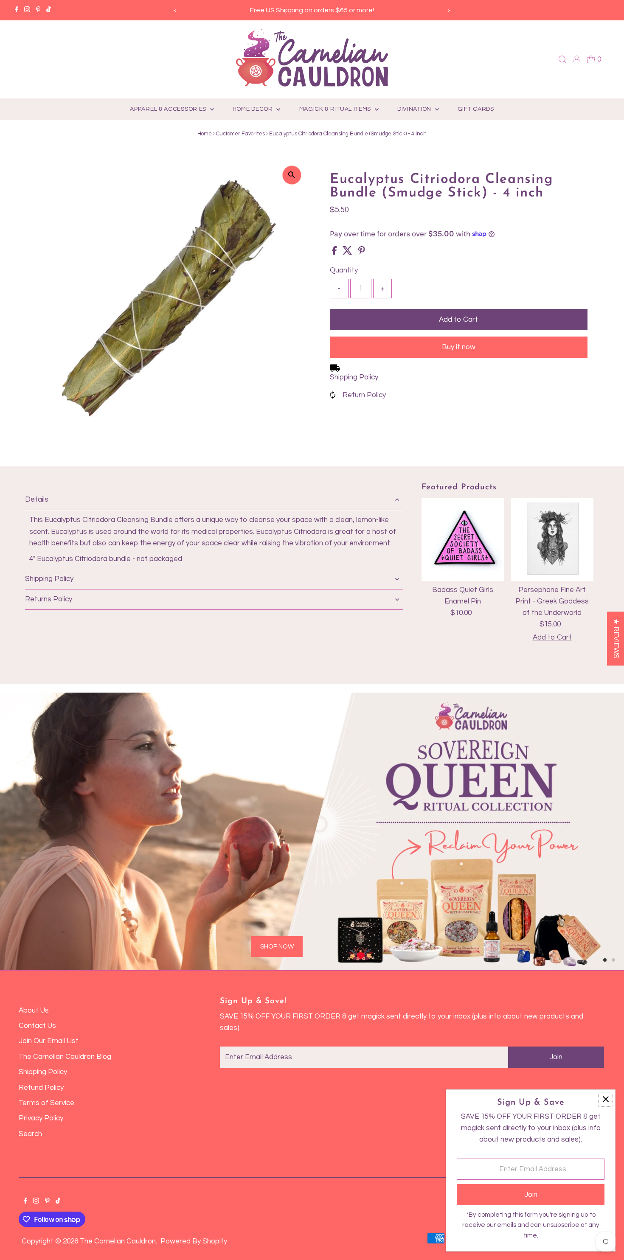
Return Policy (364, 395)
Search (30, 1134)
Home (204, 134)
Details (36, 499)
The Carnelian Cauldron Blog (65, 1057)
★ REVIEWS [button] (616, 638)
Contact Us (37, 1026)
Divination (415, 109)
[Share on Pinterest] (361, 252)
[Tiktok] (48, 10)
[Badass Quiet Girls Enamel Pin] (463, 539)
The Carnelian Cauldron (118, 1241)
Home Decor (254, 109)
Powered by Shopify (193, 1241)
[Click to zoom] (291, 175)
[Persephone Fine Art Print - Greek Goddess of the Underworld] (552, 539)
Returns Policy (48, 599)
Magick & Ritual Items (336, 109)
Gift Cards (476, 109)
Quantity (344, 270)
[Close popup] (605, 1099)
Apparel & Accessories (169, 109)
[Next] (448, 10)
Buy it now (458, 347)
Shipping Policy (354, 377)
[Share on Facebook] (335, 252)
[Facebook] (16, 10)
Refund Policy (41, 1088)
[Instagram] (27, 10)
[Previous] (175, 10)
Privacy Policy (41, 1118)
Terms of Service (46, 1103)
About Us (34, 1010)
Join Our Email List (49, 1041)
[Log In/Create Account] (576, 59)
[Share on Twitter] (348, 252)
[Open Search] (562, 59)
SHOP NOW (277, 946)
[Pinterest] (38, 10)
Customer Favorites (240, 134)
